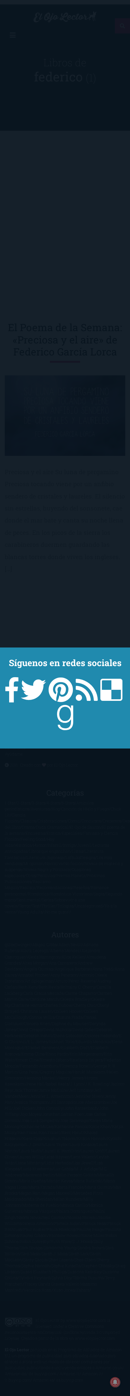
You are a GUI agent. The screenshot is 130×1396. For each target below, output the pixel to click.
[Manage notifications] (115, 1382)
